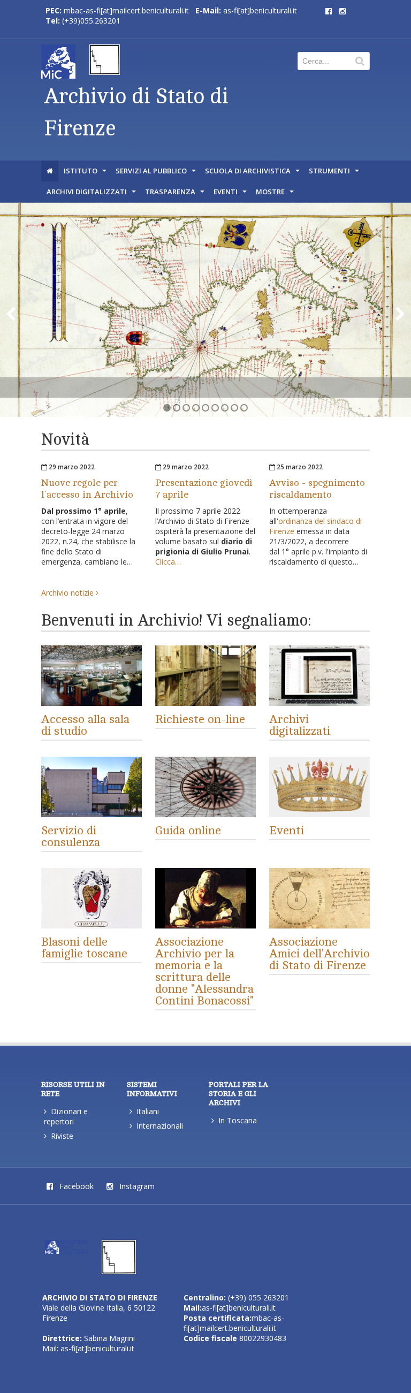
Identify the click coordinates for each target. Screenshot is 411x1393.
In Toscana (237, 1120)
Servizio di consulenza (70, 836)
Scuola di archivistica (253, 173)
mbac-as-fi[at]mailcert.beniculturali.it (126, 10)
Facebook (75, 1186)
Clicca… (168, 562)
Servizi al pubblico (157, 173)
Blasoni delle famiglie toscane (84, 947)
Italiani (147, 1111)
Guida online (188, 830)
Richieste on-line (200, 719)
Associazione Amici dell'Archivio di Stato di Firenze (319, 953)
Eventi (231, 194)
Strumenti (335, 173)
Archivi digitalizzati (92, 194)
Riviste (62, 1136)
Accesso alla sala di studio (85, 725)
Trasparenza (176, 194)
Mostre (276, 194)
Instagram (136, 1186)
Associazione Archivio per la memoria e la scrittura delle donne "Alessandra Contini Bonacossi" (204, 971)
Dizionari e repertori (66, 1116)
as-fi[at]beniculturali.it (260, 10)
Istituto (86, 173)
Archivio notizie (68, 593)
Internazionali (159, 1126)
